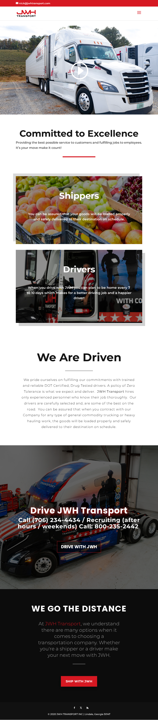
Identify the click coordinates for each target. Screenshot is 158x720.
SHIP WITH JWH (79, 681)
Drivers (79, 269)
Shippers (79, 195)
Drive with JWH (79, 547)
